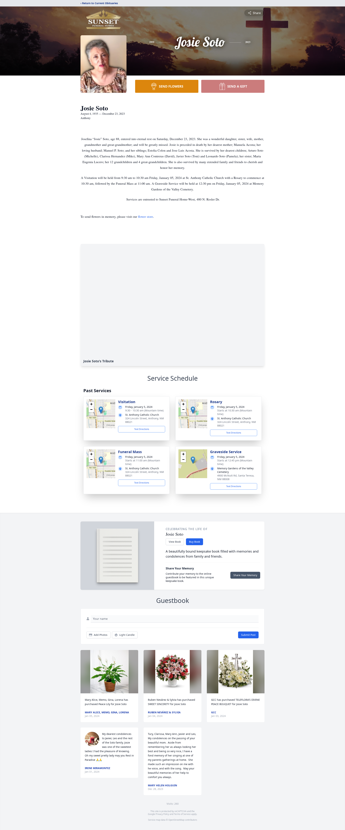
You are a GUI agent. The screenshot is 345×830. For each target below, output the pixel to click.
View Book (175, 541)
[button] (101, 410)
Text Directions (141, 429)
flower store (145, 216)
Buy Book (194, 541)
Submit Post (248, 635)
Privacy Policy (162, 814)
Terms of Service (182, 814)
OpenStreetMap (176, 819)
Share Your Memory (245, 575)
